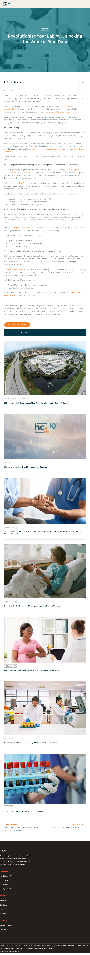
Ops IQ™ (45, 29)
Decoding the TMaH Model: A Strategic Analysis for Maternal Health (32, 606)
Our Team (3, 905)
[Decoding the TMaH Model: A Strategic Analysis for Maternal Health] (45, 571)
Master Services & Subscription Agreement (37, 945)
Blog (1, 909)
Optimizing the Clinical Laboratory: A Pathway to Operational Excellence (34, 743)
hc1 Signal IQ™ (5, 889)
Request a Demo (6, 925)
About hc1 (3, 901)
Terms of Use (15, 945)
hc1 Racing (4, 913)
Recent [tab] (65, 333)
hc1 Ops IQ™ (4, 880)
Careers (3, 930)
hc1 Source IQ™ (5, 884)
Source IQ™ (23, 399)
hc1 (6, 463)
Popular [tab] (24, 333)
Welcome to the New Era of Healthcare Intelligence (25, 467)
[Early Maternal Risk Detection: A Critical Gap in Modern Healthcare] (45, 639)
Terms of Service (82, 945)
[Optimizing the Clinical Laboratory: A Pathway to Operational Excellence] (45, 708)
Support (51, 948)
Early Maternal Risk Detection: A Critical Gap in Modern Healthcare (31, 670)
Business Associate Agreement (64, 945)
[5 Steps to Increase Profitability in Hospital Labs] (45, 778)
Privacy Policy (4, 945)
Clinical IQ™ (10, 527)
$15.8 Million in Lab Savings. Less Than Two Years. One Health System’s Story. (36, 403)
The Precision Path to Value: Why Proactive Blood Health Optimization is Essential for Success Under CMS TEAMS (43, 532)
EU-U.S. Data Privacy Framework (11, 948)
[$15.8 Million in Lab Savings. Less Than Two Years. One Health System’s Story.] (45, 368)
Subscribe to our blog (17, 324)
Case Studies (10, 399)
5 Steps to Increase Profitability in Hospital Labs (24, 811)
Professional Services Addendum (35, 948)
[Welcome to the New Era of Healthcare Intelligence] (45, 436)
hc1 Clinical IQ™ (5, 876)
